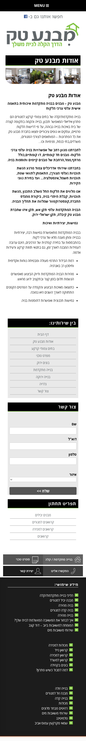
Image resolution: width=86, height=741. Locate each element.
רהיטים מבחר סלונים (54, 708)
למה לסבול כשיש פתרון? (52, 670)
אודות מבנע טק (43, 341)
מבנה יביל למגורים (61, 600)
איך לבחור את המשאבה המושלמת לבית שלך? (43, 620)
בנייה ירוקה (43, 377)
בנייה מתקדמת (43, 370)
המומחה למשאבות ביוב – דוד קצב (51, 625)
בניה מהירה (65, 605)
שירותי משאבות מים (60, 630)
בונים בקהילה (59, 665)
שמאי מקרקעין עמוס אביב (51, 723)
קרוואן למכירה (59, 655)
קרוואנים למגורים (43, 522)
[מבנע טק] (43, 36)
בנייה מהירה (65, 615)
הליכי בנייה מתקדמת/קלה (56, 595)
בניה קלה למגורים (61, 610)
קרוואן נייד (61, 650)
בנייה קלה (61, 698)
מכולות (63, 703)
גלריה (43, 384)
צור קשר (43, 391)
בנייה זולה (61, 688)
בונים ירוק (43, 362)
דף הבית (43, 334)
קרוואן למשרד (59, 660)
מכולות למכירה (58, 645)
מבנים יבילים (43, 515)
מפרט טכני (43, 355)
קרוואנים (43, 536)
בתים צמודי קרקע (43, 348)
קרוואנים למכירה (43, 529)
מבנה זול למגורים (57, 693)
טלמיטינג (62, 718)
